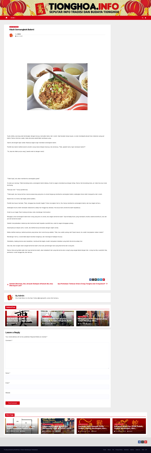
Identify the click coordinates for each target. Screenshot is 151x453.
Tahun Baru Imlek (58, 424)
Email (8, 383)
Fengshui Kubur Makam (22, 316)
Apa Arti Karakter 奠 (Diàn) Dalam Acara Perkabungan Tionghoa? (19, 321)
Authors (132, 449)
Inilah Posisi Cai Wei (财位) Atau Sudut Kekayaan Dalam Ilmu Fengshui (21, 428)
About (109, 449)
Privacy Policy (119, 449)
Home (13, 18)
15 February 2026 (121, 431)
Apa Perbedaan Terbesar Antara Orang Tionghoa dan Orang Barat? (81, 284)
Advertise (126, 449)
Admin (19, 34)
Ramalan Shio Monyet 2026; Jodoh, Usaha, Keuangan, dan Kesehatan (92, 428)
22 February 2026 (13, 431)
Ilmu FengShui (10, 424)
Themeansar (34, 449)
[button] (142, 18)
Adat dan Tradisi (14, 26)
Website (8, 393)
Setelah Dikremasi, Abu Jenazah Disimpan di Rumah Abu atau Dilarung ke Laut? (31, 284)
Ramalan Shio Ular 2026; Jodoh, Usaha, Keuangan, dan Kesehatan (128, 428)
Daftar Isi (138, 449)
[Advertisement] (57, 51)
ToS (113, 449)
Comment (9, 340)
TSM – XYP (144, 449)
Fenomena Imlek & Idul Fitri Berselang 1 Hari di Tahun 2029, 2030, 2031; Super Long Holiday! (56, 428)
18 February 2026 (85, 431)
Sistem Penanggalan (48, 424)
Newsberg (27, 449)
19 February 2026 (49, 431)
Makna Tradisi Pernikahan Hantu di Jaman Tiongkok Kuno (56, 320)
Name (8, 373)
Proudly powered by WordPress (12, 449)
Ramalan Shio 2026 (83, 424)
